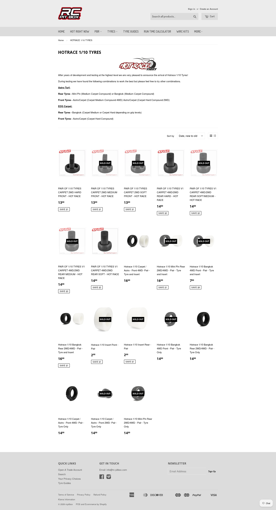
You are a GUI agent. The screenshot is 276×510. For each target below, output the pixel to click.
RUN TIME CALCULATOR (157, 31)
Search (62, 474)
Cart (212, 16)
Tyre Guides (64, 483)
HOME (61, 31)
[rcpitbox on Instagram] (108, 477)
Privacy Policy (83, 494)
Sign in (191, 9)
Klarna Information (66, 499)
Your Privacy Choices (69, 478)
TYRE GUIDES (130, 31)
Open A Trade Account (70, 469)
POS (78, 504)
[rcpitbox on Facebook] (101, 477)
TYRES (111, 31)
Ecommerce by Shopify (96, 504)
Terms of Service (66, 494)
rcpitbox (69, 504)
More (197, 31)
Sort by (170, 135)
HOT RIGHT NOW (79, 31)
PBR (97, 31)
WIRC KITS (182, 31)
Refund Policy (99, 494)
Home (61, 40)
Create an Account (209, 9)
